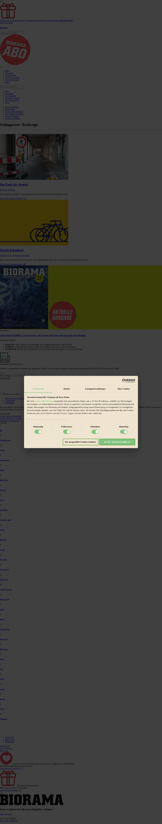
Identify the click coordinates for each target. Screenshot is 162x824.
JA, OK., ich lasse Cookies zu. (117, 442)
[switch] (66, 432)
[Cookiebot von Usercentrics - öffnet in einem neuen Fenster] (124, 381)
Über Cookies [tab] (124, 389)
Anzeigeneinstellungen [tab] (95, 389)
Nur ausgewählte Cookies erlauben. (80, 442)
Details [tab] (67, 389)
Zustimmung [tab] (38, 389)
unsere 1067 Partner (43, 401)
